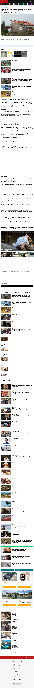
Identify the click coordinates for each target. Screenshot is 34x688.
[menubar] (31, 1)
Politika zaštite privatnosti (17, 679)
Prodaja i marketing (17, 676)
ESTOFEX (9, 204)
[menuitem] (31, 1)
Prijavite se (17, 285)
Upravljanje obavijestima (17, 683)
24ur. (32, 221)
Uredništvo (17, 674)
